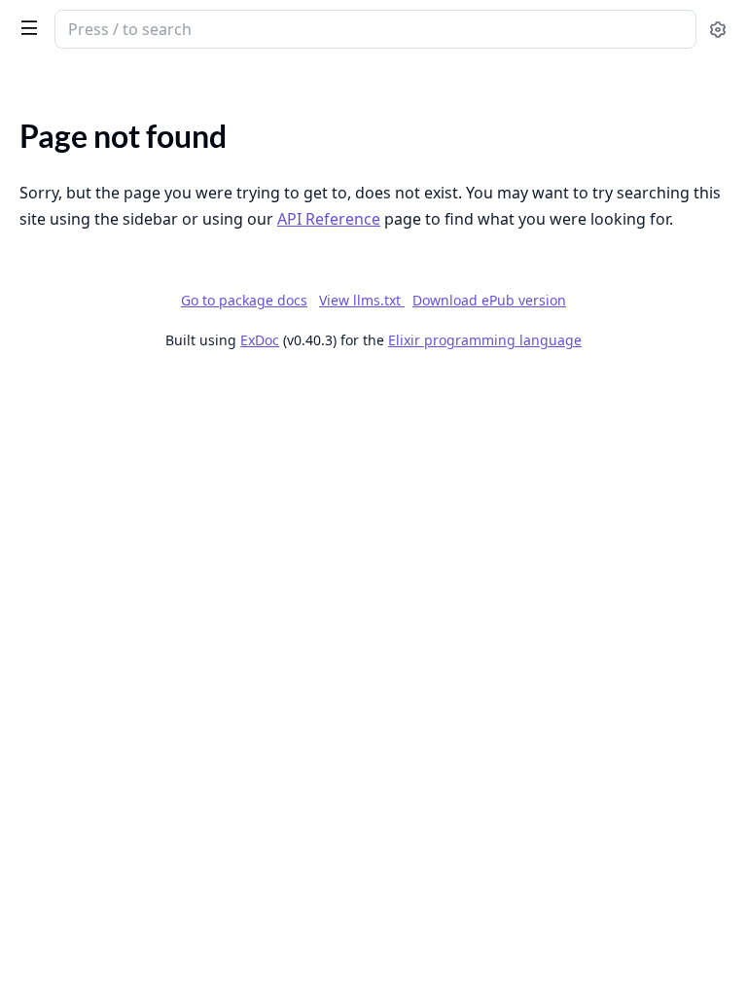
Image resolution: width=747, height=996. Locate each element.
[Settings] (718, 29)
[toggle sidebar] (25, 27)
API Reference (328, 219)
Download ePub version (489, 300)
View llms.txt (362, 300)
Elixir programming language (485, 340)
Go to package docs (244, 300)
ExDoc (259, 340)
